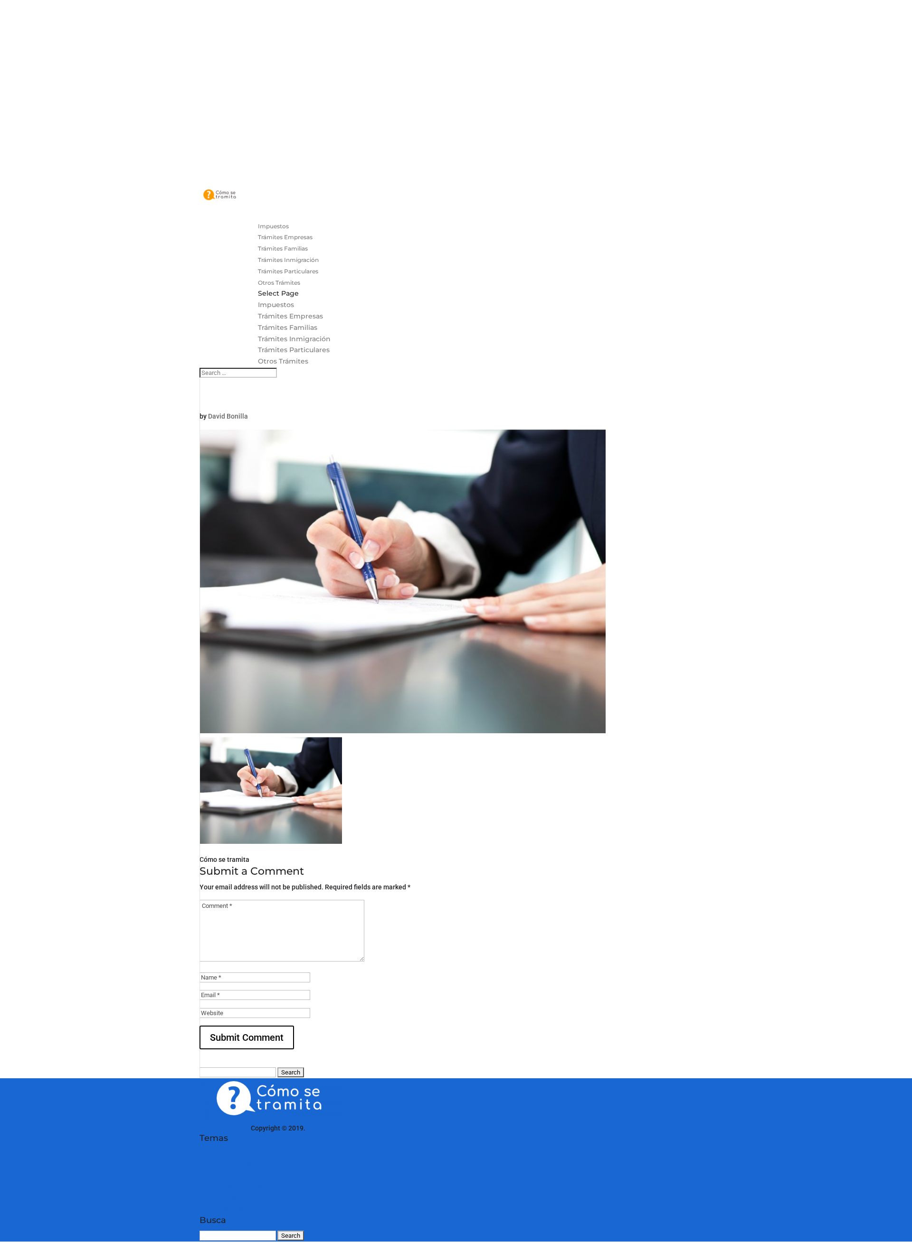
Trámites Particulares (294, 350)
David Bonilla (228, 416)
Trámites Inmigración (294, 339)
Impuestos (276, 304)
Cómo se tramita (224, 1128)
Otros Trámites (283, 361)
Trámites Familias (287, 327)
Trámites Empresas (290, 316)
